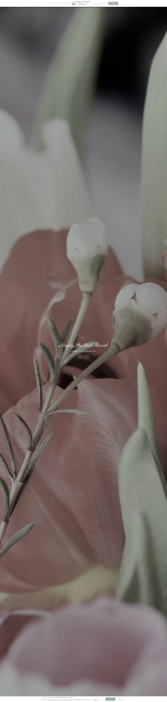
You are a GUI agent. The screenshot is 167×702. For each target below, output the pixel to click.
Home (50, 3)
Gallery (94, 3)
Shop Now (113, 3)
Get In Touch (83, 357)
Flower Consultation (64, 3)
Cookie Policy (77, 699)
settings (95, 699)
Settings (121, 699)
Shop (55, 3)
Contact (100, 3)
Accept (110, 699)
